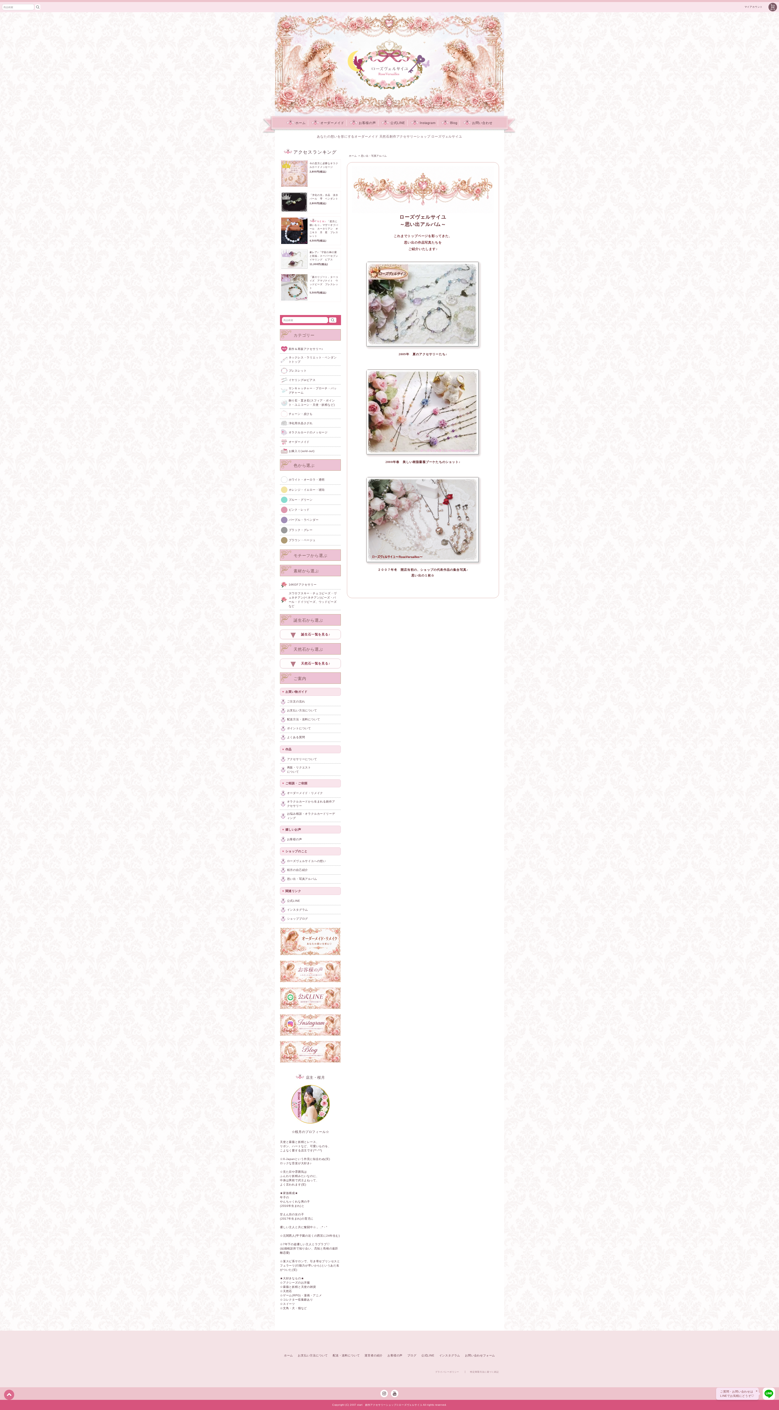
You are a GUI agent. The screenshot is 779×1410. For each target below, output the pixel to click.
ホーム (300, 123)
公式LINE (397, 123)
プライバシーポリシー (447, 1372)
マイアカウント (754, 6)
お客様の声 (367, 123)
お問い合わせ (482, 123)
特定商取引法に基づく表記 (484, 1372)
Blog (453, 123)
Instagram (427, 123)
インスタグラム (449, 1355)
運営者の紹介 (374, 1355)
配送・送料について (346, 1355)
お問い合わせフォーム (480, 1355)
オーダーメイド (332, 123)
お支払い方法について (313, 1355)
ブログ (411, 1355)
